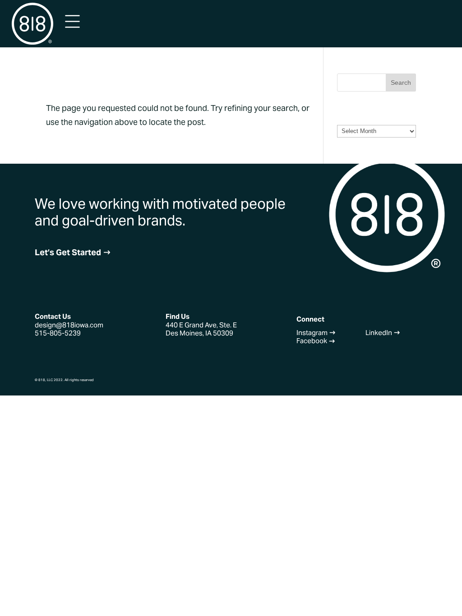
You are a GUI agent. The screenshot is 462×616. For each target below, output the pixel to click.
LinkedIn (382, 332)
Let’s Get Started (73, 252)
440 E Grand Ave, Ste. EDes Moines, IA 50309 (201, 329)
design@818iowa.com (69, 325)
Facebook (315, 340)
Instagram (316, 332)
